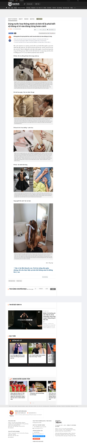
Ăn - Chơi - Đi (39, 7)
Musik (15, 7)
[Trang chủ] (10, 37)
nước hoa (19, 280)
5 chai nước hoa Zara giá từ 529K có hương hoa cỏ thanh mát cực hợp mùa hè (30, 40)
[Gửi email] (15, 33)
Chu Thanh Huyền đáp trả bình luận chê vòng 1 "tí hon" (37, 355)
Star (9, 7)
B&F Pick (32, 19)
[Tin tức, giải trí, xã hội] (15, 4)
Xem (53, 289)
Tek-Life (63, 406)
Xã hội (45, 7)
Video (71, 7)
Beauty (21, 19)
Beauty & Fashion (21, 7)
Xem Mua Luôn (66, 7)
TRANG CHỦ (6, 7)
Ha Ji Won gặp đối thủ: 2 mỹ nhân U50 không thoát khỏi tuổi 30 (17, 356)
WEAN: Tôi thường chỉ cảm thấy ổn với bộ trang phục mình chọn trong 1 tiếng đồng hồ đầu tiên (49, 316)
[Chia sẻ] (10, 40)
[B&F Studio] (39, 19)
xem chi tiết (36, 438)
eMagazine (12, 0)
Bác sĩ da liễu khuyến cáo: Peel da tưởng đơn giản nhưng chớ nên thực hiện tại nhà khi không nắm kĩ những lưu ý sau (33, 270)
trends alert (29, 3)
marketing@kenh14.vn (38, 428)
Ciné (12, 7)
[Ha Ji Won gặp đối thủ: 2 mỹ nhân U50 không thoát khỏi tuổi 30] (18, 348)
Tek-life (54, 7)
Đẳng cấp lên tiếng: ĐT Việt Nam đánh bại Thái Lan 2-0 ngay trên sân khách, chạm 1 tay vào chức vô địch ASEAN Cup (17, 396)
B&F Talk (37, 3)
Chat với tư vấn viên (39, 436)
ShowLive (22, 0)
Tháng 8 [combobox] (41, 288)
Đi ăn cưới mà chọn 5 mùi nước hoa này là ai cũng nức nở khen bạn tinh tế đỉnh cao (31, 39)
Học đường (59, 7)
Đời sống (28, 7)
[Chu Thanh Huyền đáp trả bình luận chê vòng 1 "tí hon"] (37, 348)
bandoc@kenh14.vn (32, 412)
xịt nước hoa (12, 280)
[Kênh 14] (12, 413)
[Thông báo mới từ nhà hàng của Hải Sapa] (37, 386)
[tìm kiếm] (78, 1)
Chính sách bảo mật (38, 441)
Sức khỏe (49, 7)
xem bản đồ (11, 437)
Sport (27, 406)
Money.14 (33, 7)
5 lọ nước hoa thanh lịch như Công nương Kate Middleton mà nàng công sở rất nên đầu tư (32, 42)
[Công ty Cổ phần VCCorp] (58, 422)
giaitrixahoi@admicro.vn (39, 433)
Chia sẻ (11, 33)
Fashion (26, 19)
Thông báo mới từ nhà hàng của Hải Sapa (37, 394)
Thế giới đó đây (53, 406)
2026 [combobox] (47, 288)
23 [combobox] (35, 288)
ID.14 (17, 0)
